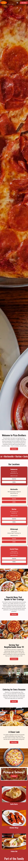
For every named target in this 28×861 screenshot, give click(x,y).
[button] (17, 3)
